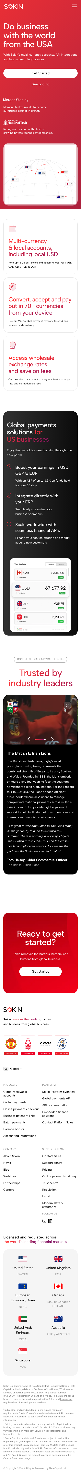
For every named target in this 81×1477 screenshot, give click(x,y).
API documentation (55, 1105)
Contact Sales (51, 1156)
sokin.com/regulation (42, 1416)
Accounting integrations (19, 1136)
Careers (8, 1189)
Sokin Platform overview (58, 1092)
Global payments (14, 1102)
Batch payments (14, 1122)
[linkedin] (50, 1221)
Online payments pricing (59, 1176)
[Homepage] (13, 6)
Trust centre (50, 1183)
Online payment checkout (21, 1109)
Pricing (47, 1169)
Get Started (41, 73)
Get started (40, 971)
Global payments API (56, 1098)
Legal (46, 1196)
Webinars (9, 1176)
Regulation (49, 1189)
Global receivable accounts (15, 1093)
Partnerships (11, 1183)
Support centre (52, 1163)
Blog (6, 1169)
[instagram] (44, 1221)
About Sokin (11, 1156)
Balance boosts (13, 1129)
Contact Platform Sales (57, 1122)
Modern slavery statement (52, 1205)
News (7, 1163)
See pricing (40, 84)
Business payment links (19, 1116)
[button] (73, 6)
